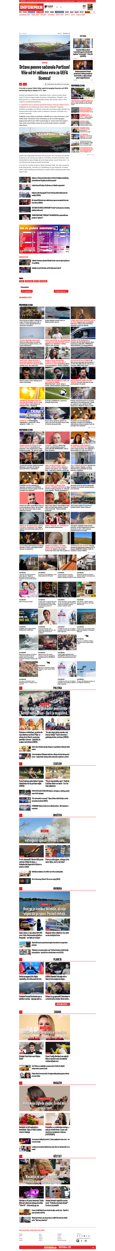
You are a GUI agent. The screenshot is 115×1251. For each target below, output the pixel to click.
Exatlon (21, 778)
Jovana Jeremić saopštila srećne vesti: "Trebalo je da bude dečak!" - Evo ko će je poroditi (57, 1203)
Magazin (77, 12)
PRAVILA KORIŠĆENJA (62, 1240)
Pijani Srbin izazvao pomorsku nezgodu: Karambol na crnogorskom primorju (50, 944)
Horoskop (43, 15)
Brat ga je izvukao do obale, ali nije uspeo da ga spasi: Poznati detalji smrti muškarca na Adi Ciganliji (74, 1)
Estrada (44, 1172)
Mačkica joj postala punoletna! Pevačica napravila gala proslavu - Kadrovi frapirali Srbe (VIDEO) (44, 1179)
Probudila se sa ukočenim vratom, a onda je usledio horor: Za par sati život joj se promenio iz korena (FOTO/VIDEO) (57, 1131)
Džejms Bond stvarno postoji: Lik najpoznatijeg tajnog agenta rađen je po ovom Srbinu (50, 1075)
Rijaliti (21, 1197)
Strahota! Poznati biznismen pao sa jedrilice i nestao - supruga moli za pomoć (30, 997)
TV (19, 1237)
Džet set (82, 12)
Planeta (67, 12)
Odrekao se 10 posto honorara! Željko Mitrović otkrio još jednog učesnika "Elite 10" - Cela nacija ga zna (31, 1203)
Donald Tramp (80, 15)
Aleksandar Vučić (24, 15)
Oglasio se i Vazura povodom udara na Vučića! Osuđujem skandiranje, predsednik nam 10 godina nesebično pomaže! (50, 179)
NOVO (20, 12)
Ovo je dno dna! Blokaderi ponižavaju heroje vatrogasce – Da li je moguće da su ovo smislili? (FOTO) (44, 711)
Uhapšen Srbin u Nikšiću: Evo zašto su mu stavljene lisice (57, 934)
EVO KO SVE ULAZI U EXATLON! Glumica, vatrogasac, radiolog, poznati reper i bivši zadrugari (50, 792)
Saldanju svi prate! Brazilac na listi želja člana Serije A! (46, 268)
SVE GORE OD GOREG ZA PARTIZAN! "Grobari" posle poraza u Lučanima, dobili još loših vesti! (51, 209)
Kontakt (59, 1237)
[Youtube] (84, 1236)
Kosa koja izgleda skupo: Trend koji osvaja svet (44, 1106)
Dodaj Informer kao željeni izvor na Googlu (58, 84)
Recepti (67, 15)
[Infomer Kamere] (49, 7)
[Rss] (87, 1236)
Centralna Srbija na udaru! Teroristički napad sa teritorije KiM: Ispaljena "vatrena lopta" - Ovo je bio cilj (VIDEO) (83, 53)
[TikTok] (89, 1236)
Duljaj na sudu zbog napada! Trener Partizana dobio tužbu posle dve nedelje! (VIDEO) (50, 194)
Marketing (60, 1234)
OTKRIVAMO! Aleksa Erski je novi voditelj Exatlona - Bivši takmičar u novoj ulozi (50, 807)
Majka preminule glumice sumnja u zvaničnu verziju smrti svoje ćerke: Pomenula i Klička (44, 1035)
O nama (59, 1235)
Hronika (52, 12)
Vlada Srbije (29, 281)
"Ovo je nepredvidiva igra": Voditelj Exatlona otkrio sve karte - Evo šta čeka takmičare (57, 783)
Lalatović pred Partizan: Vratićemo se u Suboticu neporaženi (48, 186)
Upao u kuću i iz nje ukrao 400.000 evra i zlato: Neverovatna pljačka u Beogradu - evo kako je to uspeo (30, 935)
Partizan (24, 33)
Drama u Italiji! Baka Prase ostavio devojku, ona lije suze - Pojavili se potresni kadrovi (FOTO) (50, 1211)
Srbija (44, 831)
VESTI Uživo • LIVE (65, 1247)
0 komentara (27, 291)
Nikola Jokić (60, 15)
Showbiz (44, 1028)
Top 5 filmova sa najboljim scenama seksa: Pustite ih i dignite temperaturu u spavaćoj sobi (48, 1067)
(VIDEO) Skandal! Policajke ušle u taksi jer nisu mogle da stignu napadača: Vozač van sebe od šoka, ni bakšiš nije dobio (57, 978)
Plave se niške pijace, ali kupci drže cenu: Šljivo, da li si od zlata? (57, 860)
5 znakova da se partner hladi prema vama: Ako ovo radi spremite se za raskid (51, 1148)
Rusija (73, 15)
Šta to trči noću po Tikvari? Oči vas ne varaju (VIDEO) (46, 879)
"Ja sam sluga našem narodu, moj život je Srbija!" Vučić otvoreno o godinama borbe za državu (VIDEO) (56, 734)
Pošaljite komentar (60, 291)
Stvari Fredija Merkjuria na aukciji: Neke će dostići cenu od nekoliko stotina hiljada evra (57, 1059)
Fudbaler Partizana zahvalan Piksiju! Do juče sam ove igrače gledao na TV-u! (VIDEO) (50, 262)
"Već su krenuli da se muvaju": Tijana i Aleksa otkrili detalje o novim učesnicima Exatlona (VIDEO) (50, 800)
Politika (25, 12)
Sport (20, 33)
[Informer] (57, 7)
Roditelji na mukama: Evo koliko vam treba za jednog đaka (47, 872)
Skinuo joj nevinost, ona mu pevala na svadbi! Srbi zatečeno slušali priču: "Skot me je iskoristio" (49, 1219)
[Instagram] (82, 1236)
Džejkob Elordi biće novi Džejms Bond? (29, 1057)
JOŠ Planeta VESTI (61, 1004)
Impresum (60, 1238)
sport (22, 281)
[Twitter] (80, 1236)
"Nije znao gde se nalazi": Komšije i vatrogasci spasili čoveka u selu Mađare (44, 838)
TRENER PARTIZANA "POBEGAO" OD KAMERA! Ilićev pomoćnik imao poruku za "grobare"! (50, 216)
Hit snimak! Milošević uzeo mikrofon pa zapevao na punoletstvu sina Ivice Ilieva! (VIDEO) (50, 201)
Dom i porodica (23, 1124)
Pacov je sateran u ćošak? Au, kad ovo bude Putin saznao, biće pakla (34, 1)
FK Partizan (43, 281)
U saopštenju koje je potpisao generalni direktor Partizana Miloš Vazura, (44, 105)
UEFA (37, 281)
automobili (51, 15)
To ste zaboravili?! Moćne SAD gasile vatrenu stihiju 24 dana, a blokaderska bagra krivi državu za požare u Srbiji (31, 863)
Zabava (71, 12)
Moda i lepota (44, 1099)
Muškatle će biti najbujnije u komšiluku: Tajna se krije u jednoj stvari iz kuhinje (30, 1129)
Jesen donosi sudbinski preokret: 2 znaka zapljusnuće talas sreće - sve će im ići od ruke (51, 1140)
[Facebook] (77, 1236)
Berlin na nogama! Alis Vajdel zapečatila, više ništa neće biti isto (30, 978)
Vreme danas (35, 15)
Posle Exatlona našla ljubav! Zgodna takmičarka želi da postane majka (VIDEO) (31, 783)
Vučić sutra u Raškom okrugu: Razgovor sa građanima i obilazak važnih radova (51, 748)
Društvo (47, 12)
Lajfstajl (48, 1124)
